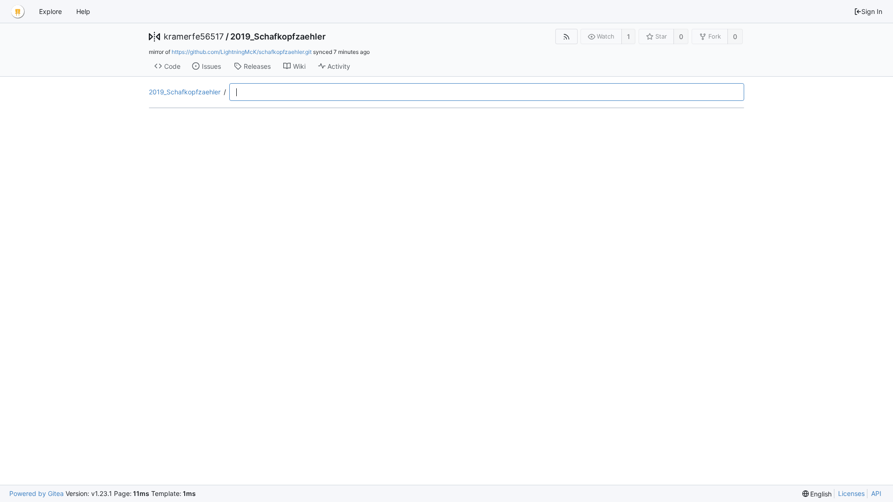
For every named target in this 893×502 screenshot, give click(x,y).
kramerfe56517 (194, 36)
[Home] (18, 11)
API (876, 493)
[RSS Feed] (566, 36)
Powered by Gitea (36, 493)
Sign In (871, 11)
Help (83, 11)
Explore (50, 11)
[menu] (817, 494)
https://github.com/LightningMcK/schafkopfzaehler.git (242, 51)
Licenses (851, 493)
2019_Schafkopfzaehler (278, 36)
